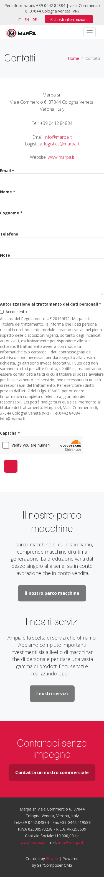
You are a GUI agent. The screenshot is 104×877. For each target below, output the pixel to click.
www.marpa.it (61, 157)
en (27, 19)
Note (5, 255)
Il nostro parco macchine (52, 593)
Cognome (9, 212)
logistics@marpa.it (62, 144)
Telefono (9, 234)
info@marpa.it (58, 137)
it (19, 19)
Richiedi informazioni (68, 19)
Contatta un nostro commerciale (52, 772)
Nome (6, 191)
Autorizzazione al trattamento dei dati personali (49, 304)
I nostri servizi (52, 693)
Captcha (8, 433)
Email (5, 170)
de (34, 19)
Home (73, 58)
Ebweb (52, 858)
